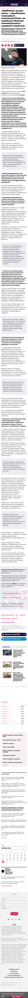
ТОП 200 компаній (8, 743)
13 (13, 855)
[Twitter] (12, 919)
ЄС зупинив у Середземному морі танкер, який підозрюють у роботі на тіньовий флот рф (13, 827)
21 (17, 857)
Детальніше (8, 996)
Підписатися (24, 1)
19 (10, 857)
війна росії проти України (7, 615)
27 (14, 859)
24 (3, 859)
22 (21, 857)
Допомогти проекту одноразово (11, 597)
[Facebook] (8, 919)
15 (21, 855)
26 (10, 859)
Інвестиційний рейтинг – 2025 (11, 740)
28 (17, 859)
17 (3, 857)
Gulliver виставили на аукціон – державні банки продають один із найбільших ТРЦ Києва (12, 779)
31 (3, 861)
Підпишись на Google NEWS (12, 634)
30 (24, 859)
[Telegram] (15, 919)
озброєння (22, 615)
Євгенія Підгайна (5, 41)
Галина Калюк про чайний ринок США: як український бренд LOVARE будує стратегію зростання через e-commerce (13, 785)
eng (4, 1)
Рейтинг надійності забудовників (12, 762)
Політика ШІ (14, 971)
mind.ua (3, 941)
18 (6, 857)
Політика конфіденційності (14, 975)
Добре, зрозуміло (16, 996)
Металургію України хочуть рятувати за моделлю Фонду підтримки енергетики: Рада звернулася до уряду (13, 802)
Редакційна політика (14, 969)
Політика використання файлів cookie (14, 977)
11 (6, 855)
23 (24, 857)
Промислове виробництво (7, 622)
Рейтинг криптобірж (9, 747)
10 (3, 855)
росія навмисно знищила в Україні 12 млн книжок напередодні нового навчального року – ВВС (12, 834)
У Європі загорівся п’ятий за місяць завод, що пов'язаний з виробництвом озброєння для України (13, 791)
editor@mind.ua (19, 606)
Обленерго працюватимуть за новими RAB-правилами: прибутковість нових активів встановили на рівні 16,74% (12, 809)
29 (21, 859)
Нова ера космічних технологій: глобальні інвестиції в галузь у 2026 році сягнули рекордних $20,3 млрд (13, 815)
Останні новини (5, 774)
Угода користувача (14, 973)
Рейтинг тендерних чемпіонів (11, 759)
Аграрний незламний (9, 755)
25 (6, 859)
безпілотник (15, 618)
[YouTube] (19, 919)
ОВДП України (4, 702)
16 (24, 855)
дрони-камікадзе (5, 618)
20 (14, 857)
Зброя (16, 615)
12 (10, 855)
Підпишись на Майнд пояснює (13, 638)
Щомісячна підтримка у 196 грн (11, 593)
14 (17, 855)
